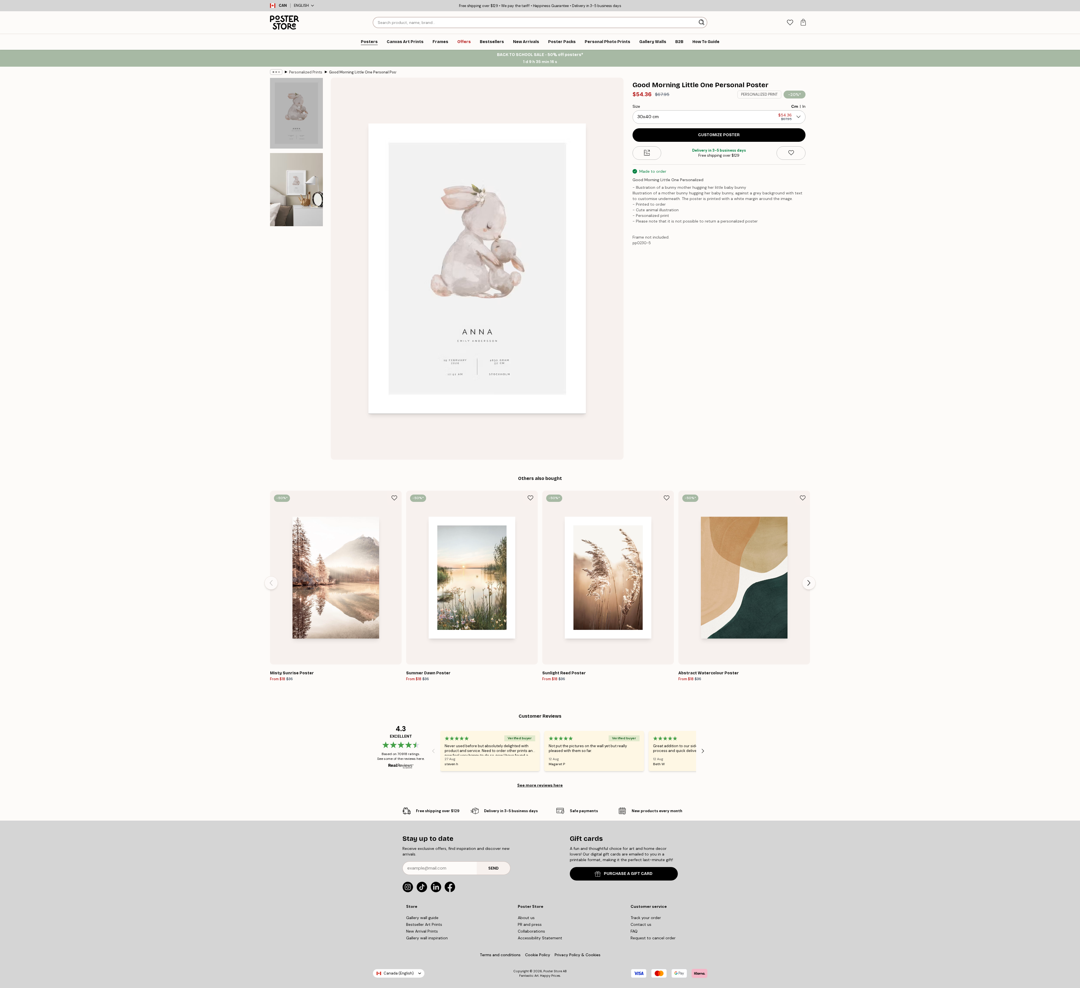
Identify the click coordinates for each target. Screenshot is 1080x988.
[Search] (702, 22)
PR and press (530, 924)
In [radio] (804, 106)
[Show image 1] (296, 113)
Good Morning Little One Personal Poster (363, 72)
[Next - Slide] (809, 583)
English (301, 5)
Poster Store (552, 971)
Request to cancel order (653, 937)
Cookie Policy (537, 954)
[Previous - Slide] (271, 583)
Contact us (641, 924)
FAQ (634, 931)
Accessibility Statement (540, 937)
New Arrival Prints (422, 931)
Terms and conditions (500, 954)
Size (636, 106)
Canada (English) (399, 973)
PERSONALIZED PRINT (759, 94)
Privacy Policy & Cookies (577, 954)
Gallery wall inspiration (427, 937)
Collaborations (531, 931)
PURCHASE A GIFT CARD (628, 873)
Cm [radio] (794, 106)
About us (526, 917)
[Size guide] (647, 153)
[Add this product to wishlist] (791, 153)
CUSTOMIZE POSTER (719, 134)
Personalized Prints (305, 72)
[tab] (789, 23)
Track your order (646, 917)
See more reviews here (540, 785)
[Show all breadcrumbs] (276, 72)
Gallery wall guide (422, 917)
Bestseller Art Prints (424, 924)
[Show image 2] (296, 189)
